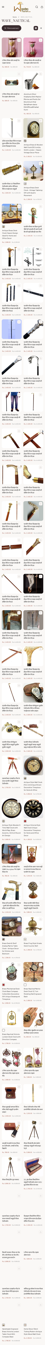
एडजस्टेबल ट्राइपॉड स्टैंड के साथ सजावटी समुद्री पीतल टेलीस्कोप (11, 1218)
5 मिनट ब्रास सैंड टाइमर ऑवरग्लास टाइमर (31, 1071)
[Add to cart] (19, 40)
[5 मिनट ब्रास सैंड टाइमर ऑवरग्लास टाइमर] (33, 1057)
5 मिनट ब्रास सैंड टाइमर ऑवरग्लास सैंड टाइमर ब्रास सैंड (10, 1073)
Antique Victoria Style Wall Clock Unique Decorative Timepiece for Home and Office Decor (32, 830)
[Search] (36, 7)
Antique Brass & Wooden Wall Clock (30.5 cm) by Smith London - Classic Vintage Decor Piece (33, 148)
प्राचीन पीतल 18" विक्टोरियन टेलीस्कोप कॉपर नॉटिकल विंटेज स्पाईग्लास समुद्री (11, 186)
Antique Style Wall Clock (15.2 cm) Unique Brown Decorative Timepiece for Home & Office (33, 786)
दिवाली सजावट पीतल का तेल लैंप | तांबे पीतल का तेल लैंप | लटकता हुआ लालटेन (11, 1254)
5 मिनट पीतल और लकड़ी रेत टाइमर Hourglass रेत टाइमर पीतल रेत (11, 869)
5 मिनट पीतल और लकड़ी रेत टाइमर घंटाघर (11, 61)
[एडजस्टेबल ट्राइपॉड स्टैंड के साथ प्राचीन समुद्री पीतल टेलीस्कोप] (12, 765)
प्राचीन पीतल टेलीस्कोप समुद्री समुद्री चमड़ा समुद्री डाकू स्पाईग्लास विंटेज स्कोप (32, 744)
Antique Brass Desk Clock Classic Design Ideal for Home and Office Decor (10, 234)
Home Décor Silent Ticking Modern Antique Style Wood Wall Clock (33, 1331)
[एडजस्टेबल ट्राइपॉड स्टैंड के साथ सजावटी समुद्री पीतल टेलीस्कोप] (12, 1203)
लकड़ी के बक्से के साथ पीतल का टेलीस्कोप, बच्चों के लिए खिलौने (11, 1145)
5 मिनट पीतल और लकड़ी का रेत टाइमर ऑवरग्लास (11, 95)
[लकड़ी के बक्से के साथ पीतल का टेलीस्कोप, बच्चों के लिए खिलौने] (12, 1130)
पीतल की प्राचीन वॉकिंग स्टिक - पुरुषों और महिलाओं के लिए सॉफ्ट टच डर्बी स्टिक (11, 905)
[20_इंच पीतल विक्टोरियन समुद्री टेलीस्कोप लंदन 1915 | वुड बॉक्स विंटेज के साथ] (33, 1166)
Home (15, 17)
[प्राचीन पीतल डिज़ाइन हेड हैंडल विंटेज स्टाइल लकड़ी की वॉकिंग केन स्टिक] (12, 256)
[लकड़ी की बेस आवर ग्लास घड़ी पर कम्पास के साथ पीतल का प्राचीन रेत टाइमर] (33, 854)
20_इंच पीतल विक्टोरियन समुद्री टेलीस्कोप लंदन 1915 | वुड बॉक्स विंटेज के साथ (33, 1182)
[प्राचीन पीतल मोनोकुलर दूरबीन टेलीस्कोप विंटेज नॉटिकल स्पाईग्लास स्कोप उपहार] (33, 693)
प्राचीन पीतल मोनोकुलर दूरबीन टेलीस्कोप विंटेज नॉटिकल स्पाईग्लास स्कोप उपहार (33, 708)
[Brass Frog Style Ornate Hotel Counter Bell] (33, 926)
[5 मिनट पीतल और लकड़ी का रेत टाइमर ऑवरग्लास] (12, 81)
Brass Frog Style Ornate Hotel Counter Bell (33, 944)
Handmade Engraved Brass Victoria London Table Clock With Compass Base (10, 1333)
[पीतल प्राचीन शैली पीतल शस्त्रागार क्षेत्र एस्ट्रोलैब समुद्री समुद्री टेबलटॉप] (33, 890)
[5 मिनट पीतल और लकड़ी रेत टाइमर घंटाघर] (12, 47)
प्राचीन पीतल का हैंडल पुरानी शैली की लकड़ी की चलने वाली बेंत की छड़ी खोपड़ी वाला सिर (33, 229)
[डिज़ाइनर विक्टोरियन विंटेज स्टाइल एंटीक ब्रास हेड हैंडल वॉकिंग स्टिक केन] (33, 1203)
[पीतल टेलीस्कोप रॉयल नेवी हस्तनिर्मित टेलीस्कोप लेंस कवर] (33, 1094)
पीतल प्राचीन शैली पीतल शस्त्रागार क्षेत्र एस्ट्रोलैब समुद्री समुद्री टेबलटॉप (31, 905)
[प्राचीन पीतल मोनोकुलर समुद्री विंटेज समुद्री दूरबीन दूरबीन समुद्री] (12, 729)
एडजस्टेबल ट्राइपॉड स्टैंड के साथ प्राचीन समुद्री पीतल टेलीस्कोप (11, 780)
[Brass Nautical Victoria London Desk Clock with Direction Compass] (12, 1017)
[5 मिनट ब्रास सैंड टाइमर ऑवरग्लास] (33, 1239)
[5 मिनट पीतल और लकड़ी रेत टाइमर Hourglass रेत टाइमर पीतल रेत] (12, 854)
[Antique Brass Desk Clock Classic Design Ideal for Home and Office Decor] (12, 213)
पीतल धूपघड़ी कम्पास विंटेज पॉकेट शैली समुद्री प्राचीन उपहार (10, 1109)
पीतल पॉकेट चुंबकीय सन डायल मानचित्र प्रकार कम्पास (33, 1031)
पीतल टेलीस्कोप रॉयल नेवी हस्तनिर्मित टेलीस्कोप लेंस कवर (33, 1108)
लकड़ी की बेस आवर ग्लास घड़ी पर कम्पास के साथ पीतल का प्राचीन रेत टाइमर (33, 869)
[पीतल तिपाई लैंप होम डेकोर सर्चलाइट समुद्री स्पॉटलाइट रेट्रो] (33, 1130)
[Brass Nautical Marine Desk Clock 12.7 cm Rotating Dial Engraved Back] (33, 972)
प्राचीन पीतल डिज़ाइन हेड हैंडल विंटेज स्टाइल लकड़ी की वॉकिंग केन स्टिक (11, 272)
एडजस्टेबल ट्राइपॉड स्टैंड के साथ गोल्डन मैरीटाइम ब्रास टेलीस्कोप (11, 1291)
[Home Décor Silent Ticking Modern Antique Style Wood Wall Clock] (33, 1312)
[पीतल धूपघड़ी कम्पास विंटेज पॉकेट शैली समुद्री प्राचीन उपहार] (12, 1094)
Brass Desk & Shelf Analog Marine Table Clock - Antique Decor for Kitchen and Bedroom (10, 948)
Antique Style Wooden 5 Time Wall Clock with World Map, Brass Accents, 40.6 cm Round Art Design (11, 830)
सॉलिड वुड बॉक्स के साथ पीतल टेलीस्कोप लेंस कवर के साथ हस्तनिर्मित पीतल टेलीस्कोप (33, 1291)
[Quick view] (40, 40)
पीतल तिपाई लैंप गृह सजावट (10, 1179)
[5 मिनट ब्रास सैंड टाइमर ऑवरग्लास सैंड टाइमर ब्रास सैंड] (12, 1057)
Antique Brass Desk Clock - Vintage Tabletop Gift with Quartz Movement (33, 191)
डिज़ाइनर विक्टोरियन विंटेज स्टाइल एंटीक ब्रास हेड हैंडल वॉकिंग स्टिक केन (32, 1218)
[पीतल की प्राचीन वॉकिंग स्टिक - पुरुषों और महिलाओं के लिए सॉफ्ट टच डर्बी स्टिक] (12, 890)
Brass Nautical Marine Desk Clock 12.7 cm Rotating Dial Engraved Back (32, 992)
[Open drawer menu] (3, 6)
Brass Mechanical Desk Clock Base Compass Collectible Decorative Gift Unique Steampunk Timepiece (11, 994)
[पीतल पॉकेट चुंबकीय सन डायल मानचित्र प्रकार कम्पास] (33, 1017)
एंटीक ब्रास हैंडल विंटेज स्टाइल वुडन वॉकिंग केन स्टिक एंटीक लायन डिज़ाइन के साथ (11, 143)
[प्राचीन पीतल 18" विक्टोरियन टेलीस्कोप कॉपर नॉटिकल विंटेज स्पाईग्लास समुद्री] (12, 171)
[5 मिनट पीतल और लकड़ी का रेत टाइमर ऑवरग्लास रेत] (33, 47)
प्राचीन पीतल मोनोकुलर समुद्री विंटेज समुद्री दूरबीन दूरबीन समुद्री (10, 744)
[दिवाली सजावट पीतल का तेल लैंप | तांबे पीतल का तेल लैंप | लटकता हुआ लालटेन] (12, 1239)
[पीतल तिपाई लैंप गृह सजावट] (12, 1166)
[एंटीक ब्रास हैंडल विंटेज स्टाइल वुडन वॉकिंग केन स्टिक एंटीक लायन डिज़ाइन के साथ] (12, 128)
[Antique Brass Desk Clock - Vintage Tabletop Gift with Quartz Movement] (33, 171)
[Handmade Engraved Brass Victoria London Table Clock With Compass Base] (12, 1312)
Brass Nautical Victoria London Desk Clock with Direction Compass (11, 1036)
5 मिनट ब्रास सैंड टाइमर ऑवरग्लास (31, 1253)
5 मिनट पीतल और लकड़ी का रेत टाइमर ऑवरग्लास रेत (32, 61)
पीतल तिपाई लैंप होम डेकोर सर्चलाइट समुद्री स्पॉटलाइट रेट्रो (32, 1145)
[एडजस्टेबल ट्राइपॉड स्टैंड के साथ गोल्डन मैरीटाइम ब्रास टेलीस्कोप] (12, 1276)
